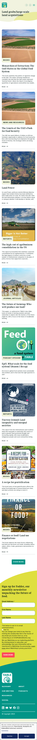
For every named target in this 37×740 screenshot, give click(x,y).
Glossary (6, 686)
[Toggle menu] (34, 5)
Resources (7, 696)
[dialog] (18, 731)
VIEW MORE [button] (18, 562)
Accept (26, 736)
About (21, 686)
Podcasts (23, 691)
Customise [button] (4, 731)
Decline (9, 736)
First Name (6, 610)
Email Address (8, 601)
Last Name (6, 618)
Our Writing (8, 691)
